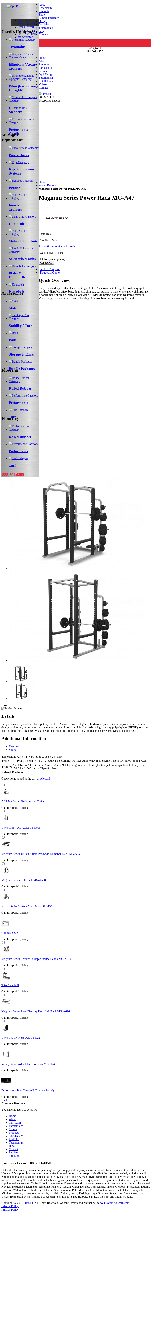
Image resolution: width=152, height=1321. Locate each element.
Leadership (45, 7)
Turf (12, 465)
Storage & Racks (22, 354)
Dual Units (17, 224)
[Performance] (23, 395)
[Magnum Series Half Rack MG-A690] (6, 873)
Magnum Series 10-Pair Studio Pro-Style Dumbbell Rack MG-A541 (41, 853)
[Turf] (18, 409)
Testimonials (46, 27)
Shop (42, 14)
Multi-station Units (23, 241)
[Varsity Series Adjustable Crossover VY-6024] (6, 1057)
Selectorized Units (22, 259)
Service (43, 71)
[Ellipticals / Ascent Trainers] (24, 57)
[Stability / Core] (24, 318)
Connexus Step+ (11, 932)
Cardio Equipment (27, 22)
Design (43, 21)
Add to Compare (50, 269)
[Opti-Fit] (13, 6)
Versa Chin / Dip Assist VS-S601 (20, 827)
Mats (12, 308)
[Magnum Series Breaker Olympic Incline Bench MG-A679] (6, 952)
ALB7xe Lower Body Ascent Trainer (23, 801)
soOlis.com (106, 1202)
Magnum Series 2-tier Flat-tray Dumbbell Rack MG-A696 (35, 1011)
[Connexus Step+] (6, 926)
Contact (43, 34)
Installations (46, 81)
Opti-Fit (28, 1202)
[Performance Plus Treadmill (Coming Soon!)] (6, 1084)
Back (4, 1100)
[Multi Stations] (24, 234)
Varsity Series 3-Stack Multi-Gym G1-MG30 (27, 906)
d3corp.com (122, 1202)
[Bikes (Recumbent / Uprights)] (24, 79)
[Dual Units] (22, 216)
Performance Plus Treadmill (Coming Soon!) (27, 1090)
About (42, 4)
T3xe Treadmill (10, 985)
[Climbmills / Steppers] (24, 100)
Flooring (26, 37)
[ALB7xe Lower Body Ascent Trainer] (6, 795)
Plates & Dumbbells (17, 275)
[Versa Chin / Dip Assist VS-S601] (6, 821)
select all (45, 778)
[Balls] (13, 332)
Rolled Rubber (20, 388)
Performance (18, 403)
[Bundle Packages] (20, 361)
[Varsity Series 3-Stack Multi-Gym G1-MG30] (6, 900)
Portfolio (44, 24)
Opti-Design (46, 74)
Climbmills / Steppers (18, 110)
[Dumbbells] (22, 266)
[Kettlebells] (16, 284)
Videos (43, 84)
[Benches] (21, 180)
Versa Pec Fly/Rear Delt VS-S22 (20, 1037)
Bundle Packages (22, 368)
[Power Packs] (24, 147)
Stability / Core (20, 326)
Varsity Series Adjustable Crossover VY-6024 (28, 1064)
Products (44, 11)
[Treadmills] (22, 39)
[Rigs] (19, 162)
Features (14, 746)
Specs (12, 749)
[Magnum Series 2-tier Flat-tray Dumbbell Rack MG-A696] (6, 1005)
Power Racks (19, 155)
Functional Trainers (17, 207)
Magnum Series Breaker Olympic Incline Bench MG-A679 (36, 959)
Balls (12, 340)
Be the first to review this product (58, 246)
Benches (15, 188)
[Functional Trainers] (24, 198)
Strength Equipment (27, 29)
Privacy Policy (10, 1206)
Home (42, 57)
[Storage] (20, 347)
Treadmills (17, 47)
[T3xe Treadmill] (6, 978)
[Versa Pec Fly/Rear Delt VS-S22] (6, 1031)
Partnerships (46, 67)
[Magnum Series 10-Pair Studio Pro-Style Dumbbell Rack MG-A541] (6, 847)
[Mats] (13, 301)
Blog (41, 31)
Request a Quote (50, 272)
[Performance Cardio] (24, 122)
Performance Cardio (18, 132)
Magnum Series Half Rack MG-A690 (23, 880)
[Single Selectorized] (24, 251)
